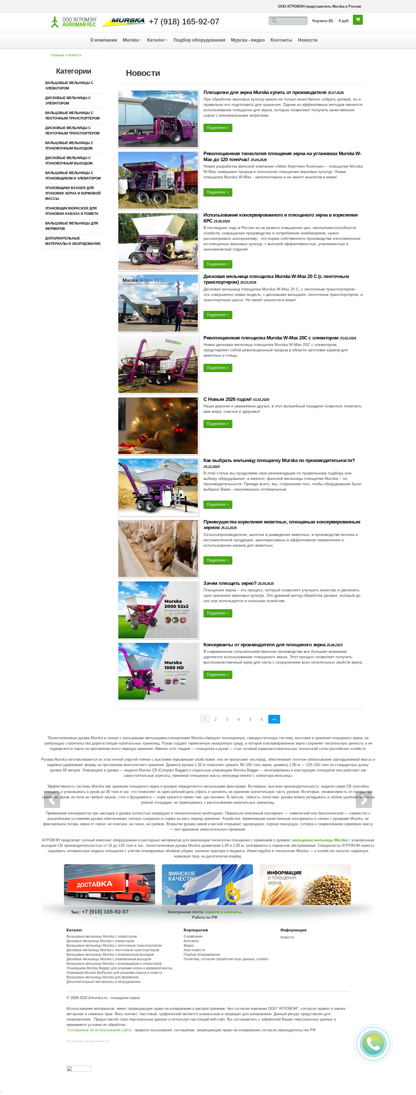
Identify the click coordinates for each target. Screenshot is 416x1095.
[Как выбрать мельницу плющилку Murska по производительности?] (158, 488)
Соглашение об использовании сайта (99, 1030)
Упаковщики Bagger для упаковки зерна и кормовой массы (73, 193)
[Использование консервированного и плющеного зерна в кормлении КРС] (158, 243)
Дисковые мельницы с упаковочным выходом (69, 160)
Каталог (156, 40)
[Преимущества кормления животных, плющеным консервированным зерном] (158, 550)
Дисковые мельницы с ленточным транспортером (72, 130)
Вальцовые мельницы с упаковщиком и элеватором (73, 175)
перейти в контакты (223, 912)
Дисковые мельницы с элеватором (68, 100)
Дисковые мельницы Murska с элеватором (100, 941)
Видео (189, 946)
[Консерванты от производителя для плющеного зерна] (158, 672)
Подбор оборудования (199, 40)
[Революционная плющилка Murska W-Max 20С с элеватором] (158, 365)
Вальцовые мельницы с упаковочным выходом (69, 145)
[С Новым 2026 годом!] (158, 427)
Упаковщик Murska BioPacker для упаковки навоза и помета (114, 973)
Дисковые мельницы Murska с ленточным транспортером (113, 950)
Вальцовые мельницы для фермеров (71, 226)
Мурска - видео (248, 40)
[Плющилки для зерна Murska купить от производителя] (158, 120)
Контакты (281, 40)
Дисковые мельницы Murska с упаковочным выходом (109, 959)
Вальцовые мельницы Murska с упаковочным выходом (110, 955)
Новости (308, 40)
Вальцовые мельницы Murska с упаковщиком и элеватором (114, 964)
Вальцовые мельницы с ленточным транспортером (72, 115)
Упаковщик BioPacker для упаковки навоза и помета (71, 211)
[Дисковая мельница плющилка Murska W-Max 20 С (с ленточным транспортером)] (158, 304)
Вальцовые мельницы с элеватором (69, 85)
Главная (57, 55)
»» (274, 719)
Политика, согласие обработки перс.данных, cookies (226, 959)
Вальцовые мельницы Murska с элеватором (102, 936)
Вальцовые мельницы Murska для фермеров (102, 977)
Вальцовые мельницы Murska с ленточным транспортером (114, 946)
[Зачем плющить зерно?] (158, 611)
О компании (103, 40)
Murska (131, 40)
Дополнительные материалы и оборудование (73, 241)
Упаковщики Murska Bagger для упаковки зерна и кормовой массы (119, 968)
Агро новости (194, 950)
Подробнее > (218, 127)
